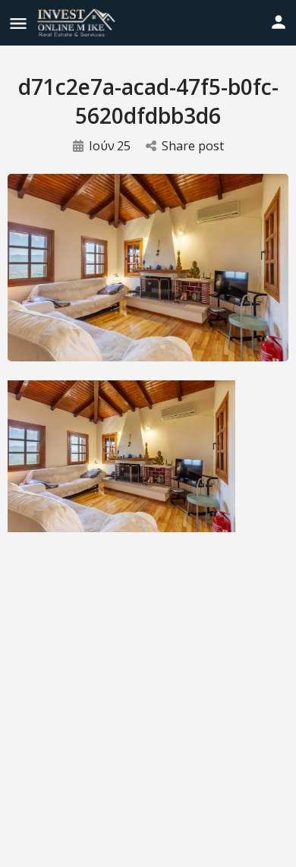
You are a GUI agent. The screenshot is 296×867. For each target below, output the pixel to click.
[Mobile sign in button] (278, 22)
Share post (193, 145)
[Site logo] (78, 23)
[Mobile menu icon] (18, 23)
